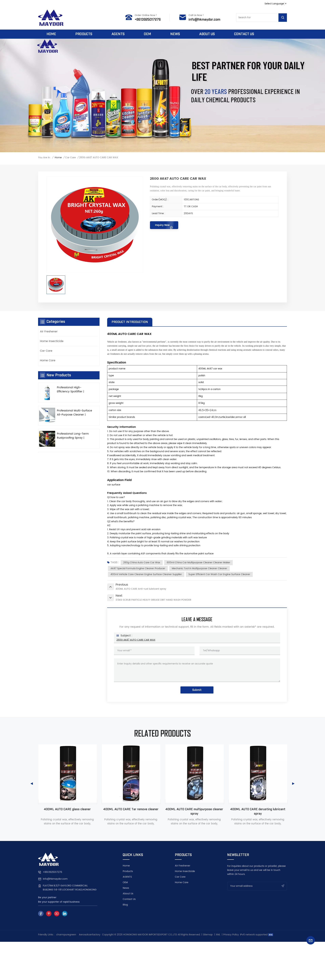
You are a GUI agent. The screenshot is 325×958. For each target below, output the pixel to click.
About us (207, 34)
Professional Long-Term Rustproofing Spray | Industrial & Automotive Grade (73, 436)
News (175, 34)
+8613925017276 (148, 19)
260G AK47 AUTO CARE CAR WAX (135, 640)
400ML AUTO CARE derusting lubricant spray (194, 811)
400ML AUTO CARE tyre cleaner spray (258, 809)
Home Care (47, 360)
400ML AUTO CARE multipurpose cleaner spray (131, 811)
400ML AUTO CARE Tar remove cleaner (67, 809)
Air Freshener (49, 331)
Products (83, 34)
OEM (147, 34)
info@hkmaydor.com (204, 19)
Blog (125, 904)
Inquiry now (162, 225)
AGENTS (127, 877)
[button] (31, 783)
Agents (118, 34)
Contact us (244, 34)
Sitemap (208, 935)
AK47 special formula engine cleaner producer (138, 568)
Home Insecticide (51, 341)
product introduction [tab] (130, 322)
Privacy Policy (231, 935)
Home (51, 34)
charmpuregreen (66, 935)
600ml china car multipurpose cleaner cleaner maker (198, 562)
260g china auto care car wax (141, 562)
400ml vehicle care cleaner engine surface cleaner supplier (146, 574)
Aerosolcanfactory (89, 935)
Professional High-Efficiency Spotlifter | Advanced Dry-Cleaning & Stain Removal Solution (74, 389)
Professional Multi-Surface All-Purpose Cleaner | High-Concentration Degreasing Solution (74, 413)
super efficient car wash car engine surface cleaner (219, 574)
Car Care (70, 157)
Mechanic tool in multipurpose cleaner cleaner (199, 568)
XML (218, 935)
